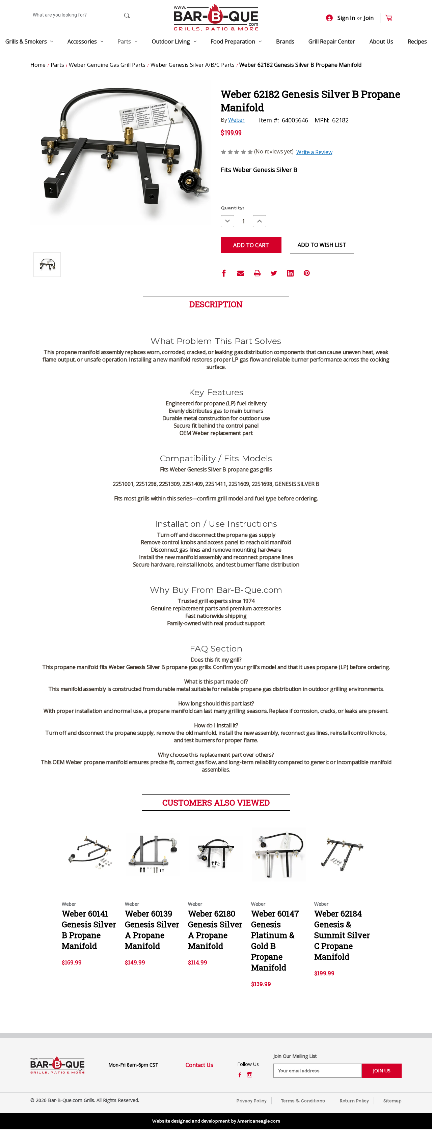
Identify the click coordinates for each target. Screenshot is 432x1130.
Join (369, 18)
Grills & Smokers (26, 41)
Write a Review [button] (314, 152)
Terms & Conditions (303, 1101)
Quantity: (232, 207)
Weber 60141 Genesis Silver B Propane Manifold (89, 929)
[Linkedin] (290, 273)
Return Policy (354, 1101)
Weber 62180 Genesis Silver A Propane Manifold (215, 929)
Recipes (417, 41)
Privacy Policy (251, 1101)
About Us (381, 41)
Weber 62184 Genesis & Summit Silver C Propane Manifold (342, 935)
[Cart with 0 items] (392, 18)
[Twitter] (273, 273)
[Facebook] (224, 273)
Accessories (82, 41)
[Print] (257, 273)
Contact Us (199, 1065)
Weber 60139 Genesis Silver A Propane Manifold (152, 929)
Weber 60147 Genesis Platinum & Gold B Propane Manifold (275, 940)
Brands (285, 41)
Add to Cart (90, 860)
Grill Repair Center (331, 41)
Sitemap (392, 1101)
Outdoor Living (171, 41)
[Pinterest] (306, 273)
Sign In (346, 18)
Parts (124, 41)
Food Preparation (233, 41)
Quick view (89, 848)
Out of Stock (153, 860)
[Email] (240, 273)
